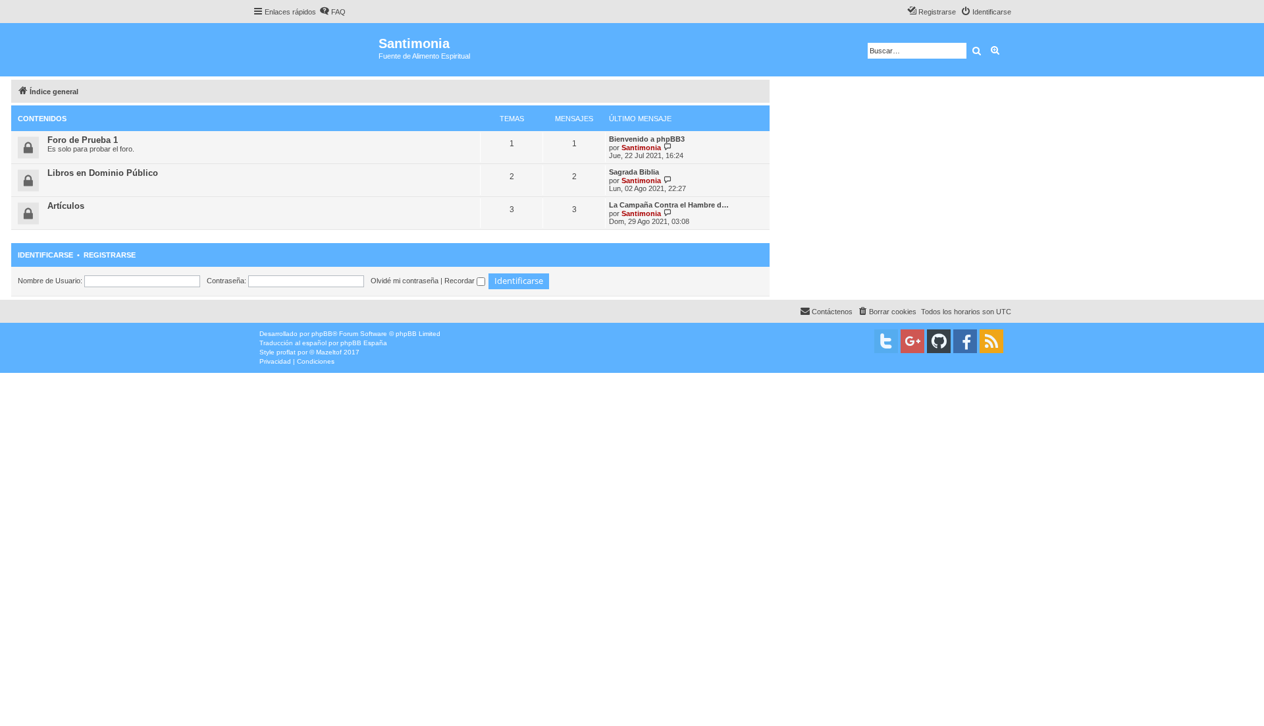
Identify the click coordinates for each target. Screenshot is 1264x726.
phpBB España (363, 343)
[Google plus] (912, 341)
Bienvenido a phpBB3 (647, 139)
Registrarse (110, 255)
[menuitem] (332, 12)
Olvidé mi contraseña (404, 281)
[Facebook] (965, 341)
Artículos (65, 206)
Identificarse (45, 255)
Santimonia (641, 148)
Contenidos (42, 119)
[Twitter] (886, 341)
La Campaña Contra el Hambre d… (669, 205)
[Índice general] (316, 49)
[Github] (939, 341)
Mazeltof (329, 352)
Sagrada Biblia (634, 172)
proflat (286, 352)
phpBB (321, 333)
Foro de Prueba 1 (82, 140)
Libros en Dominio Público (102, 173)
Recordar (460, 281)
